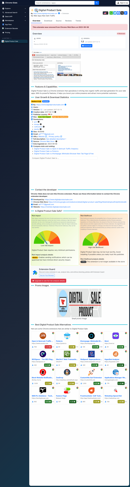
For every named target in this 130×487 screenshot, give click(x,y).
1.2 (41, 110)
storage (36, 124)
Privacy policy (54, 136)
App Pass (8, 24)
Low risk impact (44, 117)
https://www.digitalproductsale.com (45, 13)
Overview (36, 21)
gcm (35, 122)
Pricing (7, 32)
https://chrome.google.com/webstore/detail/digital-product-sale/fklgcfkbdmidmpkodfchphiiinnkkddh (87, 202)
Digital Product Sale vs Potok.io (46, 151)
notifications (38, 127)
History (8, 38)
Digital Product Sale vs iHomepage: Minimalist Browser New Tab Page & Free (64, 154)
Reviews (68, 21)
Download (48, 21)
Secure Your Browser (47, 275)
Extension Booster (11, 28)
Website (41, 136)
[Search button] (96, 3)
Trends (78, 21)
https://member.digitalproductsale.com (55, 207)
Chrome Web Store (47, 141)
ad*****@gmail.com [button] (46, 134)
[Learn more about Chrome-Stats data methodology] (56, 141)
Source (58, 21)
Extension (65, 13)
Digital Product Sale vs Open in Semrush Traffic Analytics (56, 149)
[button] (122, 3)
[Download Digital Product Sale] (103, 42)
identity (36, 129)
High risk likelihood (60, 117)
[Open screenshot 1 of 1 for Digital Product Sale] (56, 67)
